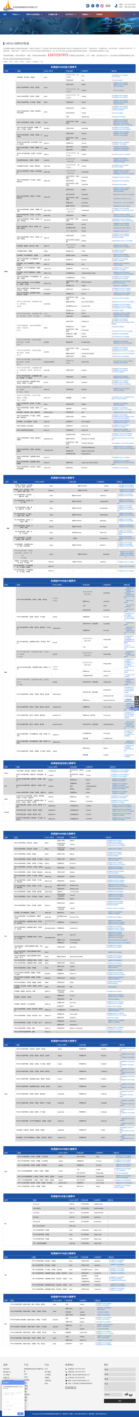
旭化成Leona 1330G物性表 (120, 285)
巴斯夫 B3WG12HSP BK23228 (116, 889)
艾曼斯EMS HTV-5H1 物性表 (123, 1166)
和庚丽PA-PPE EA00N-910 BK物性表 (121, 809)
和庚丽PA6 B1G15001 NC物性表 (116, 922)
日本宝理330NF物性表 (116, 1278)
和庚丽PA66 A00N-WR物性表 (120, 254)
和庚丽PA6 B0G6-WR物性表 (115, 917)
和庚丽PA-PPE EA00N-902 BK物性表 (121, 805)
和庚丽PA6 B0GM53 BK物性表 (115, 977)
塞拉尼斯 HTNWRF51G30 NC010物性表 (129, 596)
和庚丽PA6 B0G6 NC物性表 (115, 854)
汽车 (46, 1369)
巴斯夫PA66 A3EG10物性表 (120, 135)
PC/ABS (27, 1394)
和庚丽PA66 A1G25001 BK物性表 (121, 304)
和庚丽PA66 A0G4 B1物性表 (120, 97)
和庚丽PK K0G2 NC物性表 (125, 494)
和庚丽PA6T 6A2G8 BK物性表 (123, 1180)
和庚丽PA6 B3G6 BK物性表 (115, 963)
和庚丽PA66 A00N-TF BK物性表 (121, 263)
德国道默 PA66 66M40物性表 (120, 150)
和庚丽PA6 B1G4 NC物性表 (115, 926)
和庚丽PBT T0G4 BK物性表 (117, 1260)
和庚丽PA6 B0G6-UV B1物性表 (116, 1013)
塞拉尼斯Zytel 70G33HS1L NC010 (122, 198)
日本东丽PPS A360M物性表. (104, 1322)
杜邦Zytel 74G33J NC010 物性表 (121, 154)
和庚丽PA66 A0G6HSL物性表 (120, 189)
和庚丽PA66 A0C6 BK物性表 (120, 408)
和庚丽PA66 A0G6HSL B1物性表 (121, 188)
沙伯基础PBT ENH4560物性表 (118, 1280)
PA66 (26, 1377)
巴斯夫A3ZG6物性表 (118, 237)
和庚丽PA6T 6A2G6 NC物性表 (123, 1176)
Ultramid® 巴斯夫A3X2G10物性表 (122, 384)
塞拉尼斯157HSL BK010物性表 (120, 771)
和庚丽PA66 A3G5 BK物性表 (120, 368)
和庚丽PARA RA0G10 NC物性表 (120, 796)
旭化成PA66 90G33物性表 (118, 780)
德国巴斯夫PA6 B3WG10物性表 (116, 882)
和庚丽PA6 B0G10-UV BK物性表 (116, 1020)
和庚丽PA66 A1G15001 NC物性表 (122, 288)
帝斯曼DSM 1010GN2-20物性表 (116, 930)
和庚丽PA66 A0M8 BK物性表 (120, 147)
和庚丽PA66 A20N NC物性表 (120, 320)
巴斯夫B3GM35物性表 (113, 979)
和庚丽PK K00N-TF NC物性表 (126, 562)
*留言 (106, 1384)
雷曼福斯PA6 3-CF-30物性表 (115, 970)
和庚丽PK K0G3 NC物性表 (125, 500)
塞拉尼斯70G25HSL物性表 (120, 184)
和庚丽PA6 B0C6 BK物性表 (115, 965)
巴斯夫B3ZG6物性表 (113, 905)
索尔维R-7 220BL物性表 (103, 1326)
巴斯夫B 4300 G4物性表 (116, 1262)
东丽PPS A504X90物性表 (103, 1315)
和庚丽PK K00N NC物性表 (127, 485)
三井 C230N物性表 (120, 1170)
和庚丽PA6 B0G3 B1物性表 (115, 842)
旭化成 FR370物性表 (118, 326)
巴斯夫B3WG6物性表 (113, 873)
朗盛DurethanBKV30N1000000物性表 (117, 940)
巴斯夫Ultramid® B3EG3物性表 (116, 843)
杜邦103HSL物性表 (118, 167)
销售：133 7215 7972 (127, 4)
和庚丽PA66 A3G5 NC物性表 (120, 370)
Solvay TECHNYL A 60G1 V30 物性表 (122, 361)
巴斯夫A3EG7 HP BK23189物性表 (122, 431)
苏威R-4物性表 (101, 1309)
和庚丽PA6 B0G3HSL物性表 (115, 867)
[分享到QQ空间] (69, 1388)
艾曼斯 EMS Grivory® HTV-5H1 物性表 (129, 632)
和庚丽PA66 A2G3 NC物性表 (120, 341)
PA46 (26, 1386)
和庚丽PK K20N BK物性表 (125, 544)
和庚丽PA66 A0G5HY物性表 (120, 415)
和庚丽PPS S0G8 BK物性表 (104, 1308)
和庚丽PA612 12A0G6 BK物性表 (120, 774)
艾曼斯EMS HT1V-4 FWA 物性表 (124, 1183)
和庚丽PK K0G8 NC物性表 (125, 519)
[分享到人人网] (75, 1388)
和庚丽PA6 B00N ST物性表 (115, 991)
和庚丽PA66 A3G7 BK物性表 (120, 376)
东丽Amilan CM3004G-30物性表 (121, 316)
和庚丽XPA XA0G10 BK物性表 (119, 784)
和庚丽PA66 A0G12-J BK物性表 (121, 142)
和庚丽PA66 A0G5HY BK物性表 (121, 416)
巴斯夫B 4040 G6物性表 (116, 1290)
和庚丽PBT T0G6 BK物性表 (117, 1264)
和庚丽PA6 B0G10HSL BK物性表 (116, 880)
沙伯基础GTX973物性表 (118, 815)
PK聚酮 (26, 1380)
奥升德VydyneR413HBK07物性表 (121, 228)
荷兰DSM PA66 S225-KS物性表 (121, 336)
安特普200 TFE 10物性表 (119, 269)
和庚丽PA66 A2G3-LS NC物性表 (121, 457)
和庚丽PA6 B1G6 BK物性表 (115, 934)
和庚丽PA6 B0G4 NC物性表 (115, 849)
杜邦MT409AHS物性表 (119, 162)
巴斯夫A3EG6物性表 (118, 109)
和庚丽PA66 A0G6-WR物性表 (120, 259)
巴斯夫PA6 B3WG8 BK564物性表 (116, 877)
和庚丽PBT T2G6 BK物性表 (117, 1277)
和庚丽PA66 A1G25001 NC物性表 (122, 306)
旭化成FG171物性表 (118, 310)
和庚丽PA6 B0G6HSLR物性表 (115, 891)
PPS (25, 1397)
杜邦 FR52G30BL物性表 (122, 1173)
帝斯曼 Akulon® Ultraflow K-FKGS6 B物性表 (119, 943)
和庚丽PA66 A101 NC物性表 (120, 75)
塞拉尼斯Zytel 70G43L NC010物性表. (122, 125)
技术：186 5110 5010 (127, 7)
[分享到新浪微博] (72, 1388)
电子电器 (48, 1372)
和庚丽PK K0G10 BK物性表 (126, 525)
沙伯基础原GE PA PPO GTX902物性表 (122, 806)
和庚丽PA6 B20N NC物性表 (115, 945)
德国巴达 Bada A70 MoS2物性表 (121, 256)
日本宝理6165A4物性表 (103, 1329)
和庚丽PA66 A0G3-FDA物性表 (121, 468)
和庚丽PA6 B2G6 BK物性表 (115, 957)
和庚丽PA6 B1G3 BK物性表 (115, 920)
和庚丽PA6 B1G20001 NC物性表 (116, 928)
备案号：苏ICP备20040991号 (78, 1414)
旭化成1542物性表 (118, 265)
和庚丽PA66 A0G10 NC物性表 (121, 132)
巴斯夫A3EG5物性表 (118, 104)
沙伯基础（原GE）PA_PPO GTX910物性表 (123, 811)
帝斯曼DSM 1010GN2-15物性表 (116, 924)
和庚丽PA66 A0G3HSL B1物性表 (121, 170)
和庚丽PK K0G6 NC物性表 (125, 513)
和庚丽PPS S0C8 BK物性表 (104, 1343)
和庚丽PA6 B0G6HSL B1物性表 (116, 871)
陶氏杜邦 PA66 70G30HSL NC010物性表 (123, 194)
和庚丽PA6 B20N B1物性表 (115, 947)
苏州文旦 (104, 1414)
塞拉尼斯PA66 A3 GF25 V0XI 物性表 (122, 307)
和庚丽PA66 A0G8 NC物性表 (120, 120)
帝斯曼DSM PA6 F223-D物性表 (116, 996)
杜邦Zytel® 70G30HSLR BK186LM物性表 (124, 448)
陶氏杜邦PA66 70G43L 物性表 (121, 123)
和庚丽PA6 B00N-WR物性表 (115, 912)
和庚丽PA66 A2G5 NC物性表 (120, 349)
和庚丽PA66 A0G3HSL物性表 (120, 172)
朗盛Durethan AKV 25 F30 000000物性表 (123, 302)
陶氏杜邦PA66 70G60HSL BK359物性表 (123, 220)
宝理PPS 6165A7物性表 (103, 1319)
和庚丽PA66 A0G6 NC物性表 (120, 106)
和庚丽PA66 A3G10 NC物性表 (121, 381)
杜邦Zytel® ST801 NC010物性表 (121, 247)
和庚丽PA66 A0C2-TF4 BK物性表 (121, 397)
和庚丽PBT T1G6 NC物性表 (117, 1288)
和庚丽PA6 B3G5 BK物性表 (115, 960)
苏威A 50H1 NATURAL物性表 (120, 334)
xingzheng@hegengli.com (81, 1374)
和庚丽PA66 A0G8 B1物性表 (120, 121)
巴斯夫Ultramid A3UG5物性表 (121, 356)
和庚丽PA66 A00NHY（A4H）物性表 (122, 412)
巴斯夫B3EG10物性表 (113, 860)
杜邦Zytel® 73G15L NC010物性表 (116, 845)
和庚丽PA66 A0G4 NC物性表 (120, 95)
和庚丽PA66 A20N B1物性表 (120, 319)
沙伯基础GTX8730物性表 (118, 819)
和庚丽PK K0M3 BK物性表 (125, 537)
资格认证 (6, 1377)
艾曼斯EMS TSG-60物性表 (120, 144)
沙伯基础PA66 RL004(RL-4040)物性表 (123, 274)
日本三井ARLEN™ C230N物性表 (129, 647)
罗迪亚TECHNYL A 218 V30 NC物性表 (123, 202)
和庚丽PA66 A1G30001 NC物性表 (122, 313)
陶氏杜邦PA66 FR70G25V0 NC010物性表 (124, 351)
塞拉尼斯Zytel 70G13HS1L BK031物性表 (123, 173)
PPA (25, 1374)
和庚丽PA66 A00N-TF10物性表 (121, 268)
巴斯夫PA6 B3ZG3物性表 (114, 899)
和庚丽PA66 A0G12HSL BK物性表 (122, 219)
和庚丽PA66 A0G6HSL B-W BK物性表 (122, 446)
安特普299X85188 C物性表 (120, 422)
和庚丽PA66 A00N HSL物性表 (121, 165)
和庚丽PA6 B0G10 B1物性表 (115, 858)
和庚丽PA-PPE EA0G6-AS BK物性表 (121, 818)
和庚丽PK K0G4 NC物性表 (125, 506)
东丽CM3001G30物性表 (119, 116)
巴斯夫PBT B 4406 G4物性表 (117, 1285)
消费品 (47, 1377)
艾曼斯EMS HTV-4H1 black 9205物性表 (129, 618)
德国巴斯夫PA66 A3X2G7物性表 (121, 377)
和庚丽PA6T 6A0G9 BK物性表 (123, 1164)
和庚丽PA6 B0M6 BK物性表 (115, 981)
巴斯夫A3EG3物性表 (118, 86)
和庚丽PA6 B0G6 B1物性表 (115, 852)
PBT (25, 1400)
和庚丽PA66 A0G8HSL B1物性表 (121, 214)
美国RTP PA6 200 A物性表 (114, 1006)
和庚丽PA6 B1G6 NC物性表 (115, 932)
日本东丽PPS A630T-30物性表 (104, 1340)
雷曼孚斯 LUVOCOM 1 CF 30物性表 (122, 409)
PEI (25, 1391)
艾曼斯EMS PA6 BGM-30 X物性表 (116, 974)
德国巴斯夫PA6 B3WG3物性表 (115, 868)
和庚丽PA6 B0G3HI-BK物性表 (115, 894)
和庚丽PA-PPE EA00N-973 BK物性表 (121, 813)
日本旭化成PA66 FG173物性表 (121, 315)
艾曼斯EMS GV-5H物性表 (118, 785)
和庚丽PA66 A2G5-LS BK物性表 (121, 461)
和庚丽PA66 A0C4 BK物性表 (120, 403)
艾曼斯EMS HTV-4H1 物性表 (123, 1161)
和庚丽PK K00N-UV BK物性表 (126, 489)
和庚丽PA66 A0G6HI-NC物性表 (121, 235)
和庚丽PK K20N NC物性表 (125, 542)
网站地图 (91, 1414)
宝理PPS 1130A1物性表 (103, 1305)
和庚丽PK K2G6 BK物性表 (126, 553)
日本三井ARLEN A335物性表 (123, 1157)
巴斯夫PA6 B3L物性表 (113, 999)
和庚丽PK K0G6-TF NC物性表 (126, 571)
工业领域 (48, 1374)
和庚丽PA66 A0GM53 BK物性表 (121, 127)
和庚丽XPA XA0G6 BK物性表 (119, 779)
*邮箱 (106, 1379)
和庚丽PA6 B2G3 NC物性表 (115, 952)
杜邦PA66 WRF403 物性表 (118, 283)
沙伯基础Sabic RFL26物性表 (120, 278)
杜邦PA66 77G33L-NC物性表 (119, 776)
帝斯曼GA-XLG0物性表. (114, 1022)
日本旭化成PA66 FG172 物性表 (121, 294)
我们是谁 (6, 1369)
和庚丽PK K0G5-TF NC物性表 (126, 566)
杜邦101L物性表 (116, 76)
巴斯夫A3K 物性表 (118, 80)
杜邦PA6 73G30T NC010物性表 (116, 908)
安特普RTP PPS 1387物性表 (104, 1344)
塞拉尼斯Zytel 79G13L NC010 (121, 231)
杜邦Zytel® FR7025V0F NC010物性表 (123, 331)
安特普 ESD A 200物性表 (119, 427)
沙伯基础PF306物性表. (114, 1010)
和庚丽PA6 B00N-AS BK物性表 (116, 1002)
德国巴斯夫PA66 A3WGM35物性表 (122, 129)
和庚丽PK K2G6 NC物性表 (127, 552)
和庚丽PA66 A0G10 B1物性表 (120, 133)
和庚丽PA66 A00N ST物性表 (120, 245)
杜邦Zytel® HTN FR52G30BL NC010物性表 (129, 641)
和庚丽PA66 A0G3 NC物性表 (120, 84)
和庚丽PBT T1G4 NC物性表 (117, 1284)
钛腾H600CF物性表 (119, 1187)
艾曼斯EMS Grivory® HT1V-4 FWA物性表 (129, 708)
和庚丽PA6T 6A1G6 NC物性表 (123, 1168)
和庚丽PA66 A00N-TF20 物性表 (121, 272)
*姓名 (106, 1369)
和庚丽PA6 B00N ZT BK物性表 (115, 995)
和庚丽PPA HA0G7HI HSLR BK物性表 (129, 727)
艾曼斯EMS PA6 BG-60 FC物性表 (116, 864)
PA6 (25, 1383)
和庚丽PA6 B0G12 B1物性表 (115, 862)
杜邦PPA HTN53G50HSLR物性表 (120, 787)
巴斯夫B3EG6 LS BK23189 (115, 1029)
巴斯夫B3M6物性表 (113, 983)
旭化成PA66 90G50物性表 (118, 788)
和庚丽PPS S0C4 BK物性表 (104, 1331)
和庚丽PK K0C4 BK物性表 (125, 531)
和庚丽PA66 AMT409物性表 (120, 158)
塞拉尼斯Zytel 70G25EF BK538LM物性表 (123, 443)
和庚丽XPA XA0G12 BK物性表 (119, 791)
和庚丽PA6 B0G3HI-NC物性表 (115, 896)
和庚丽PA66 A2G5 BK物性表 (120, 347)
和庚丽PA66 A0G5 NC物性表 (120, 102)
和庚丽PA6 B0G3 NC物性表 (115, 840)
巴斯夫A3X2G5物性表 (118, 372)
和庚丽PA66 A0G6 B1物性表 (120, 108)
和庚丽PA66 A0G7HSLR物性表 (121, 208)
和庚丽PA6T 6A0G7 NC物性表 (123, 1156)
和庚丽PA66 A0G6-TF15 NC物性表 (122, 281)
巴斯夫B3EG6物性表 (113, 855)
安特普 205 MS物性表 (118, 260)
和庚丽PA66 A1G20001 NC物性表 (122, 293)
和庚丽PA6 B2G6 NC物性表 (115, 956)
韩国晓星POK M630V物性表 (127, 491)
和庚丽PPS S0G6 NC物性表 (104, 1303)
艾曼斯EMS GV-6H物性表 (118, 793)
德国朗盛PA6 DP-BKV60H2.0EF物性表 (118, 886)
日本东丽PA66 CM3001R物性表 (121, 148)
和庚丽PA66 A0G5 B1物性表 (120, 100)
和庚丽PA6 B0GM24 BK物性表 (115, 973)
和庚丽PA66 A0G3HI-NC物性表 (121, 225)
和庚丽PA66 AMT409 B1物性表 (121, 160)
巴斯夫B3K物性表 (112, 987)
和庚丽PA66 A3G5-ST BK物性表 (121, 388)
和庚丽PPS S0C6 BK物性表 (104, 1336)
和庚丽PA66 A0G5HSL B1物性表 (121, 177)
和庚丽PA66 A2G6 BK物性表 (120, 362)
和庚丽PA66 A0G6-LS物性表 (120, 429)
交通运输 (48, 1380)
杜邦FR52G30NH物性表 (122, 1177)
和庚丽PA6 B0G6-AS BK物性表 (116, 1009)
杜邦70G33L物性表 (118, 113)
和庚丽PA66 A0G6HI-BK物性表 (121, 234)
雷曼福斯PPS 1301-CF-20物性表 (105, 1333)
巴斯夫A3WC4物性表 (118, 405)
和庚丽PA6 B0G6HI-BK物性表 (115, 903)
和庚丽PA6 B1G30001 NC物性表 (116, 935)
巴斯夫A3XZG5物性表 (118, 390)
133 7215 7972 (80, 1369)
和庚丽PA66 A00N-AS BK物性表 (121, 421)
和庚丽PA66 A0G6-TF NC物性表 (121, 277)
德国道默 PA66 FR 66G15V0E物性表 (122, 343)
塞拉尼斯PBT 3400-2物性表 (117, 1270)
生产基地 (6, 1374)
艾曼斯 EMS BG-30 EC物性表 (115, 1003)
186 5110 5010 (80, 1377)
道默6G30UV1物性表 (113, 1017)
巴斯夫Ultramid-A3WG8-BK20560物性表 (123, 216)
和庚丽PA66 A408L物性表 (119, 250)
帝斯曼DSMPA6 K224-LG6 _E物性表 (117, 1015)
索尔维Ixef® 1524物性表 (118, 802)
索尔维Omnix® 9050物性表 (119, 797)
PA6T (26, 1389)
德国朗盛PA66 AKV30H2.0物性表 (121, 206)
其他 (46, 1383)
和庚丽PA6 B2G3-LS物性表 (115, 1032)
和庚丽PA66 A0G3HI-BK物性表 (121, 223)
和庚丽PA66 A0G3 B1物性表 (120, 83)
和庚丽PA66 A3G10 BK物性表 (120, 382)
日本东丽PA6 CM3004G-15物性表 (122, 290)
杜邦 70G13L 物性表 (118, 90)
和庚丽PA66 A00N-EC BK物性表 (121, 425)
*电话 (106, 1374)
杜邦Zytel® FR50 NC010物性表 (121, 298)
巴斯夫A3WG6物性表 (118, 191)
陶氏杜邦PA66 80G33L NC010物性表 (123, 241)
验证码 (106, 1394)
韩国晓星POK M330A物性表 (127, 487)
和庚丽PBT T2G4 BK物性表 (117, 1273)
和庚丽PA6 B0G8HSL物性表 (115, 875)
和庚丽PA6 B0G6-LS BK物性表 (116, 1027)
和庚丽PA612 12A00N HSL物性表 (120, 770)
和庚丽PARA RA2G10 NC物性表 (120, 800)
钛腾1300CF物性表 (113, 967)
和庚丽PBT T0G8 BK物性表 (117, 1269)
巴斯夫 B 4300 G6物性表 (115, 1266)
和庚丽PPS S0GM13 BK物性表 (105, 1324)
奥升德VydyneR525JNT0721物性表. (122, 435)
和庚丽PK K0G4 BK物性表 (125, 507)
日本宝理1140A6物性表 (103, 1312)
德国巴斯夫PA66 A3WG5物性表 (121, 181)
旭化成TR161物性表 (118, 252)
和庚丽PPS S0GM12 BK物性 (104, 1317)
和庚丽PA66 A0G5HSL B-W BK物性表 (122, 433)
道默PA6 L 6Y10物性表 (114, 913)
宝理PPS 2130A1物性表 (103, 1337)
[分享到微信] (66, 1388)
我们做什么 (7, 1372)
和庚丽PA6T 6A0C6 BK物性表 (123, 1185)
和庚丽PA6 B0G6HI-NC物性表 (115, 901)
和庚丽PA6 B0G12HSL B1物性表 (116, 884)
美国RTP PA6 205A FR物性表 (115, 937)
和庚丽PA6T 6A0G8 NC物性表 (123, 1160)
